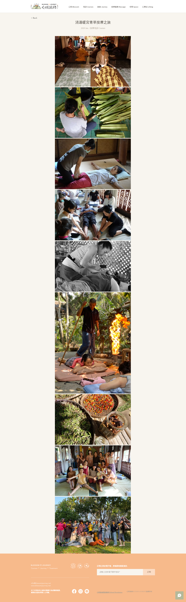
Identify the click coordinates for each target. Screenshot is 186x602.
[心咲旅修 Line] (87, 591)
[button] (88, 7)
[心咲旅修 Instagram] (80, 591)
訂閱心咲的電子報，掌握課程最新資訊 (112, 566)
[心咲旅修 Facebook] (74, 591)
